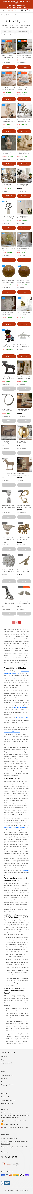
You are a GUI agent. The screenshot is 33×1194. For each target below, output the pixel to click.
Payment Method (7, 1103)
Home (3, 15)
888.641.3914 (5, 1144)
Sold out (9, 388)
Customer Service (7, 1075)
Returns (4, 1078)
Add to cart (9, 67)
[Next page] (19, 622)
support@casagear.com (9, 1138)
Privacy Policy (6, 1097)
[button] (3, 10)
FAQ (2, 1081)
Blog (2, 1060)
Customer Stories (7, 1063)
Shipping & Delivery (7, 1085)
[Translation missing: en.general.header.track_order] (22, 10)
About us (4, 1056)
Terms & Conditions (8, 1100)
